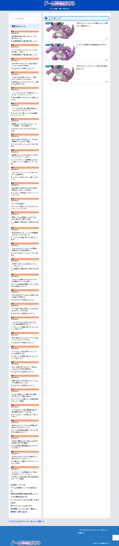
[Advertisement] (76, 98)
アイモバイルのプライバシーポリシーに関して (26, 521)
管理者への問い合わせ (19, 512)
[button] (37, 18)
